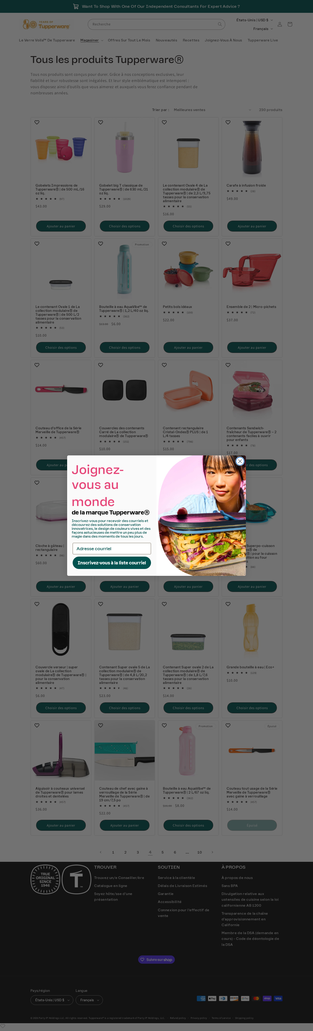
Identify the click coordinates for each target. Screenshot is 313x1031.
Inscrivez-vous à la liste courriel (112, 562)
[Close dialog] (240, 461)
